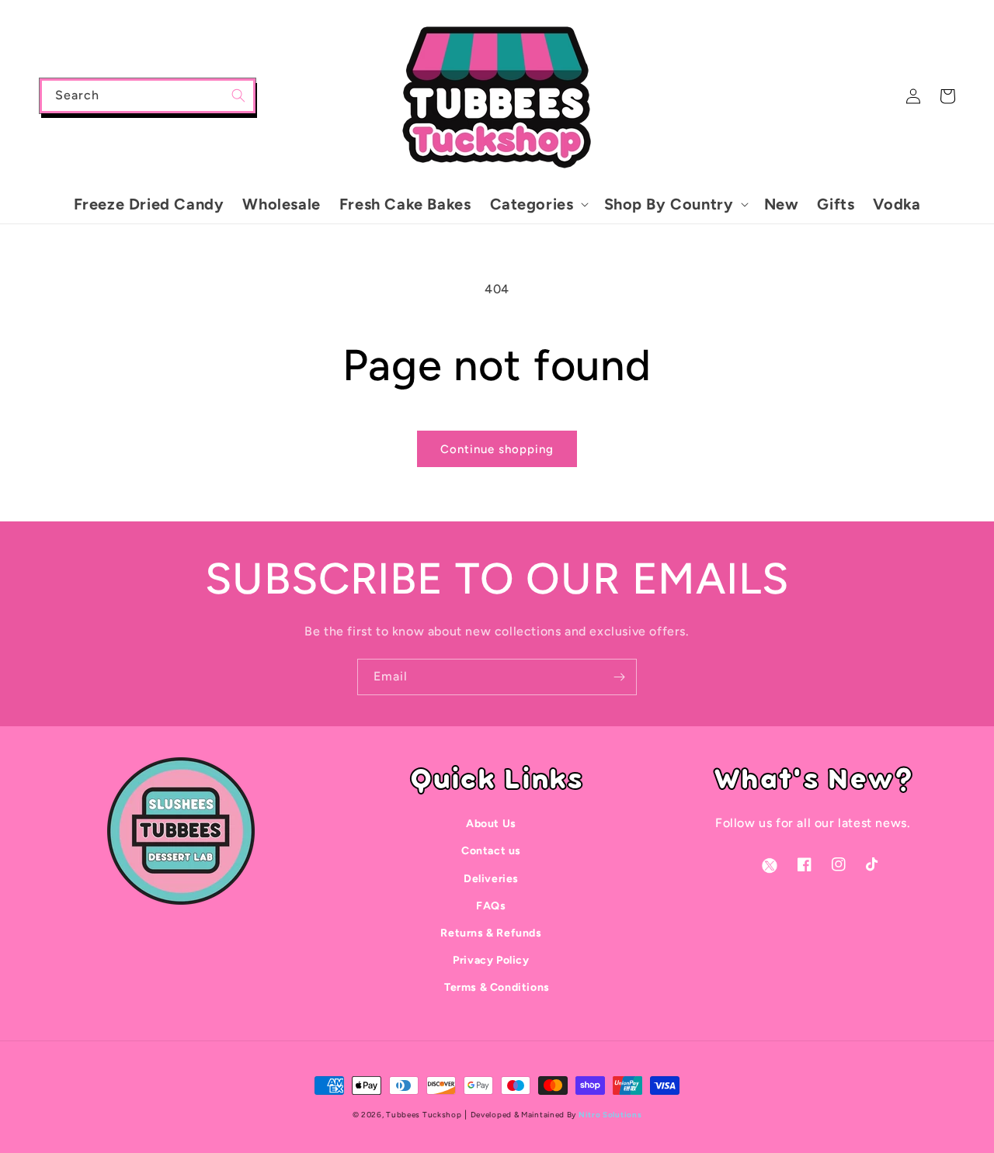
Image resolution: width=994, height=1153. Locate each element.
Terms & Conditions (497, 987)
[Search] (238, 95)
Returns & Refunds (490, 933)
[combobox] (147, 95)
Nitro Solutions (610, 1115)
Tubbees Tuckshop (423, 1115)
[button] (538, 204)
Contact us (491, 850)
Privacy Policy (491, 960)
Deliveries (491, 878)
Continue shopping (497, 449)
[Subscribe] (619, 677)
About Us (491, 823)
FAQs (491, 905)
